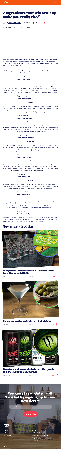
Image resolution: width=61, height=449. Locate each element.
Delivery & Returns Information (41, 435)
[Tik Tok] (10, 446)
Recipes (6, 430)
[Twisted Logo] (5, 2)
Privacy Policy (36, 432)
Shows (5, 438)
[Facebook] (6, 446)
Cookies (34, 430)
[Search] (54, 2)
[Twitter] (8, 446)
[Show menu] (57, 2)
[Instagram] (12, 446)
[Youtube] (4, 446)
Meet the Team (8, 435)
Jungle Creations (37, 438)
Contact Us (35, 440)
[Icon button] (44, 23)
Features (6, 432)
